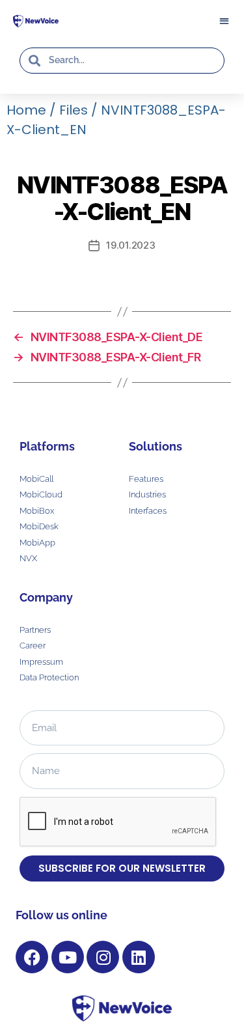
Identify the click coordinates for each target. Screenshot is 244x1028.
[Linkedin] (138, 957)
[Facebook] (32, 957)
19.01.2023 (130, 245)
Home (26, 110)
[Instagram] (103, 957)
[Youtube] (67, 957)
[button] (224, 20)
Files (73, 110)
